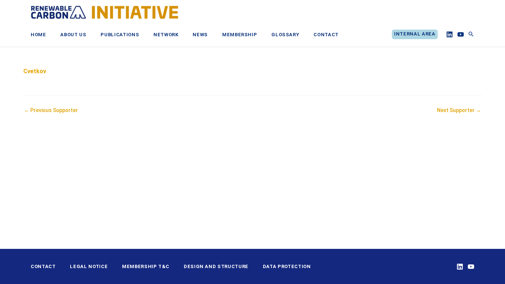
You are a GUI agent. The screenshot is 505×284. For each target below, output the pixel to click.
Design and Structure (216, 266)
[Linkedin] (449, 34)
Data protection (287, 266)
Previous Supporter (51, 110)
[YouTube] (460, 34)
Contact (43, 266)
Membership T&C (145, 266)
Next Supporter (459, 110)
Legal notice (89, 266)
